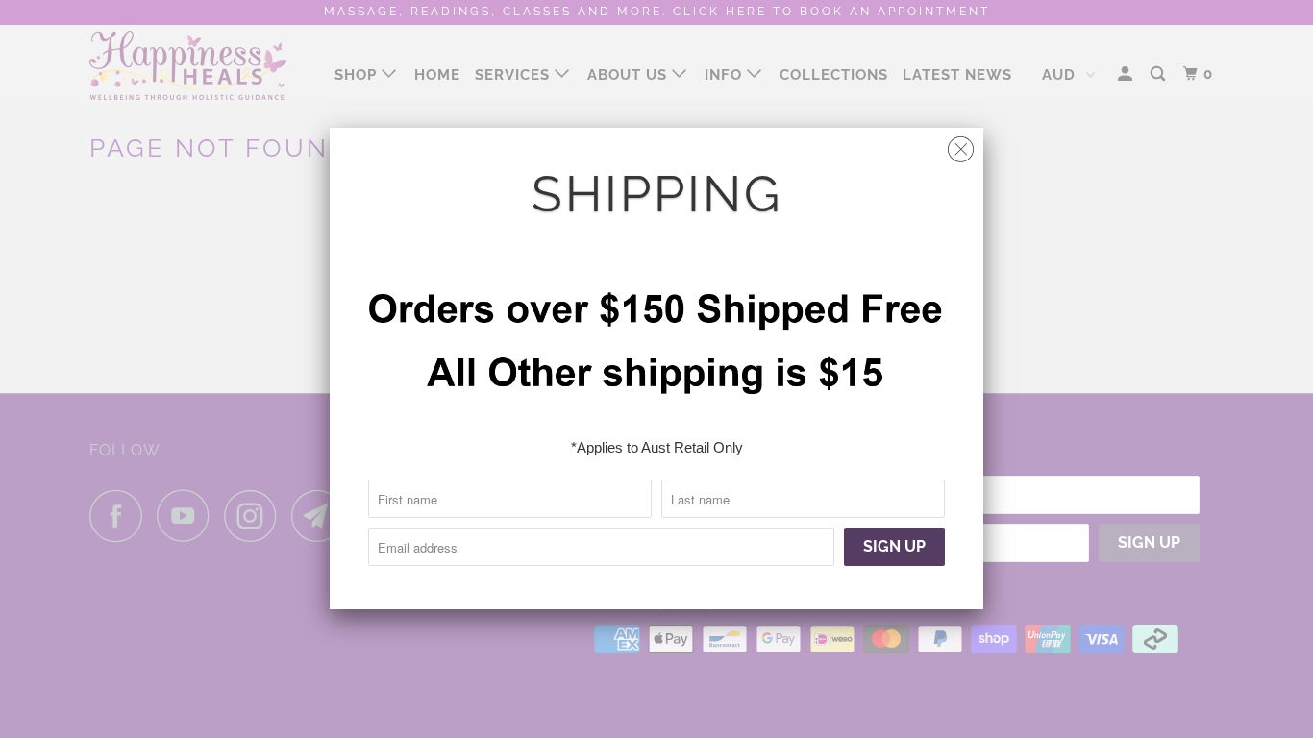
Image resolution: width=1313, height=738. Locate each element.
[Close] (961, 144)
